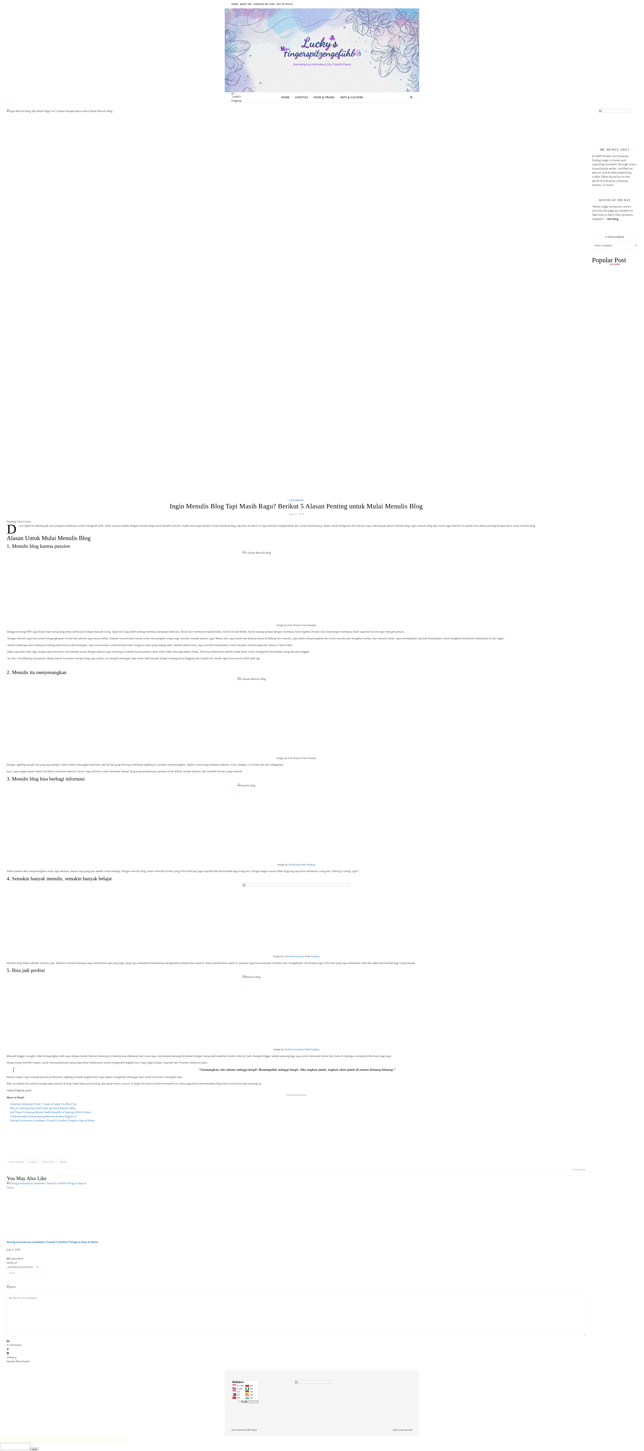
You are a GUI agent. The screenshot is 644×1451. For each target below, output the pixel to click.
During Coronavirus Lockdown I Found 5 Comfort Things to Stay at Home (52, 1120)
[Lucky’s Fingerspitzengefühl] (322, 47)
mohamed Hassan (294, 956)
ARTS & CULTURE (351, 97)
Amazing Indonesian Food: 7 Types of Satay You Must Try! (43, 1104)
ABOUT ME (246, 4)
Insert (34, 1449)
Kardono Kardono (294, 1049)
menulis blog (48, 1161)
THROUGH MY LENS (264, 4)
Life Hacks (296, 500)
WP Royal (252, 1429)
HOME (234, 4)
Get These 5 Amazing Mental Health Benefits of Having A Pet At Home (50, 1112)
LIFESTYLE (301, 97)
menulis (125, 1083)
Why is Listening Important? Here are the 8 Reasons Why (42, 1108)
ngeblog (63, 1161)
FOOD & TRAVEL (324, 97)
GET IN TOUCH (285, 4)
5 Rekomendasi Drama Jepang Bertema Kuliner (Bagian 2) (43, 1116)
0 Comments (579, 1169)
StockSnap (294, 864)
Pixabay (311, 864)
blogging (33, 1161)
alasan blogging (16, 1161)
